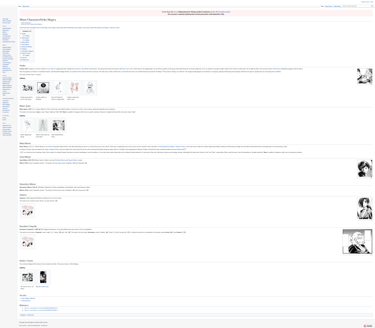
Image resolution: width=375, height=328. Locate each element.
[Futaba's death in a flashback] (43, 87)
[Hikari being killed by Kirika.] (59, 125)
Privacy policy (22, 325)
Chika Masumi (26, 300)
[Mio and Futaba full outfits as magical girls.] (58, 88)
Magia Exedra (54, 149)
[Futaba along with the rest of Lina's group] (27, 88)
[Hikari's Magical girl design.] (27, 125)
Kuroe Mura (79, 109)
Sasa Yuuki (125, 69)
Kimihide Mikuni (60, 160)
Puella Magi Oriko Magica (48, 27)
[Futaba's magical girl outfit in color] (74, 88)
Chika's (48, 109)
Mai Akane (277, 69)
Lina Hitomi (51, 69)
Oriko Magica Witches (28, 298)
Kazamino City (79, 69)
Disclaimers (44, 325)
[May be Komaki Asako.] (43, 277)
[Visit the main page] (8, 8)
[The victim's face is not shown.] (27, 277)
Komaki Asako (45, 286)
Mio (88, 69)
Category (23, 315)
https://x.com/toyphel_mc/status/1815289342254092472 (40, 308)
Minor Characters (26, 22)
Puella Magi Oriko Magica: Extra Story (78, 27)
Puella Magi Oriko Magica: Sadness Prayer (106, 27)
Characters (30, 315)
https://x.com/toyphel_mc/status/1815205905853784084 (40, 310)
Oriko (81, 229)
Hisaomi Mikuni (72, 160)
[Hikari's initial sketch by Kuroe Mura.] (43, 125)
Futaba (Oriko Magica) (36, 24)
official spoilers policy (222, 12)
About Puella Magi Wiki (34, 325)
